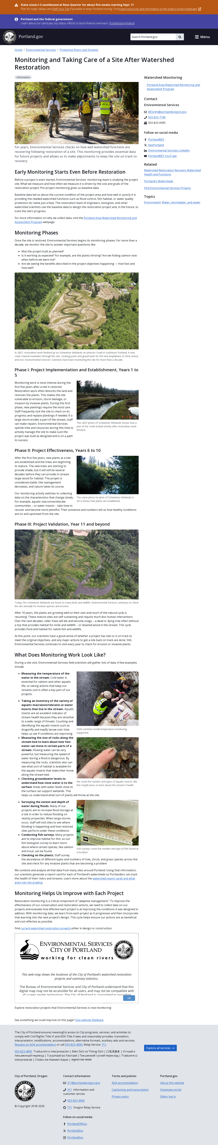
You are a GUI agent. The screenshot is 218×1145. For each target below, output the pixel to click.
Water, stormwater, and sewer (181, 202)
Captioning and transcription (130, 1090)
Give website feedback (89, 1020)
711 (104, 1044)
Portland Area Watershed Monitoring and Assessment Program (173, 87)
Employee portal (170, 1090)
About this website (172, 1083)
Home (18, 50)
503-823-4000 (73, 1044)
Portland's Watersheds (158, 181)
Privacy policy (120, 1096)
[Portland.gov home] (23, 37)
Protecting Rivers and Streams (79, 50)
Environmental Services (41, 50)
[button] (202, 37)
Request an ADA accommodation (35, 1044)
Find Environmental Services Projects (167, 188)
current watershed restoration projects (46, 928)
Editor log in (168, 1096)
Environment (152, 202)
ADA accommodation (125, 1083)
